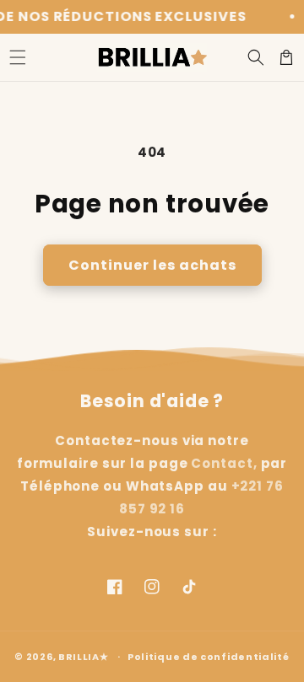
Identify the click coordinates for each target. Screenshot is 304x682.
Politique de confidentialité (209, 656)
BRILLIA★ (83, 656)
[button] (18, 57)
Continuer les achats (152, 265)
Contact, (224, 463)
